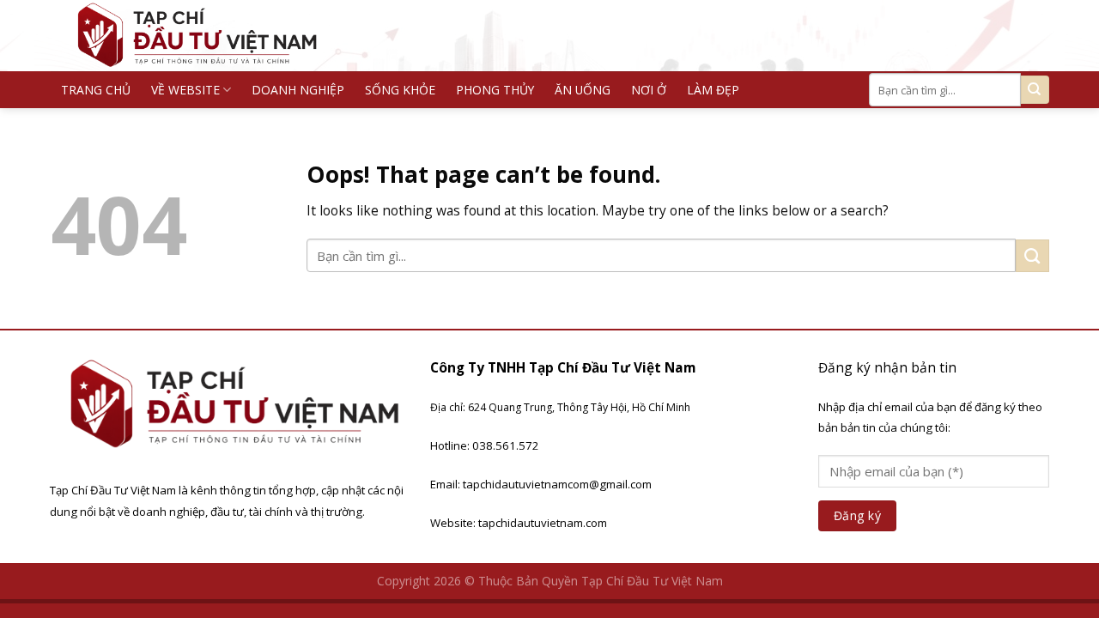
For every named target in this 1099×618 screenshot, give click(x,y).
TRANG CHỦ (96, 90)
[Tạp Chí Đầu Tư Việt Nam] (207, 35)
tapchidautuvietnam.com (542, 522)
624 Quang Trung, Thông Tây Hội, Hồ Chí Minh (579, 407)
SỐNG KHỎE (400, 90)
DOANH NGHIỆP (298, 90)
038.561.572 (505, 445)
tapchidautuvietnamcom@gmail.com (557, 484)
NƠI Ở (648, 90)
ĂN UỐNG (582, 90)
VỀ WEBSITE (185, 90)
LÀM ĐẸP (713, 90)
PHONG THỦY (495, 90)
